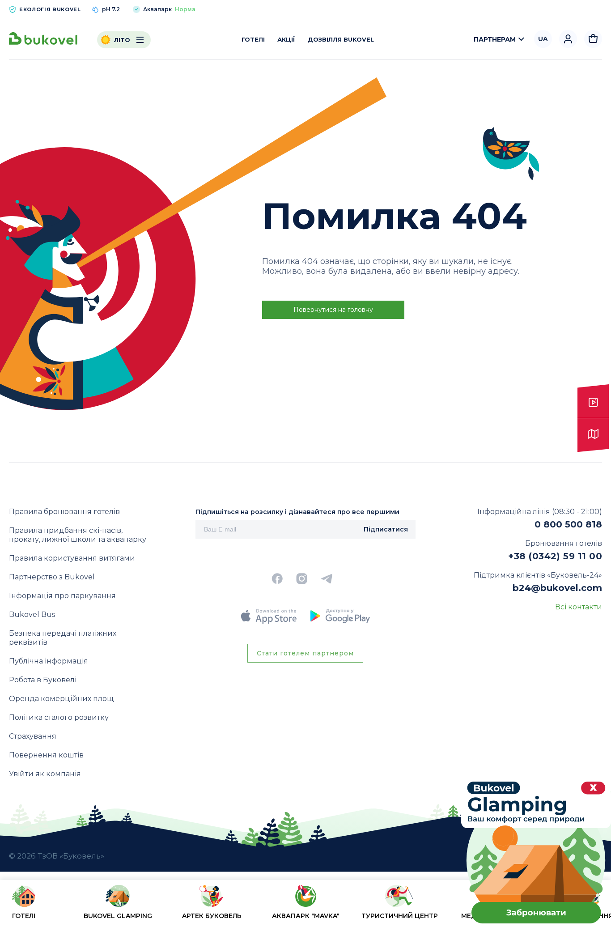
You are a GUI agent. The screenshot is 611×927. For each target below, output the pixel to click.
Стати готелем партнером (305, 653)
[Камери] (593, 401)
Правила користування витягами (72, 558)
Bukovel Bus (32, 614)
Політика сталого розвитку (59, 717)
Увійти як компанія (45, 774)
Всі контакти (578, 607)
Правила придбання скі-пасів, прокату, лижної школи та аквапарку (77, 535)
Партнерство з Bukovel (52, 577)
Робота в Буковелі (42, 680)
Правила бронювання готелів (64, 511)
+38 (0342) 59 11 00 (555, 556)
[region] (305, 905)
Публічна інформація (48, 661)
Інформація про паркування (62, 595)
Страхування (32, 736)
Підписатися (386, 529)
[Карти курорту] (593, 435)
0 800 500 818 (568, 524)
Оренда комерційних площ (61, 698)
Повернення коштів (46, 755)
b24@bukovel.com (557, 588)
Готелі (253, 39)
